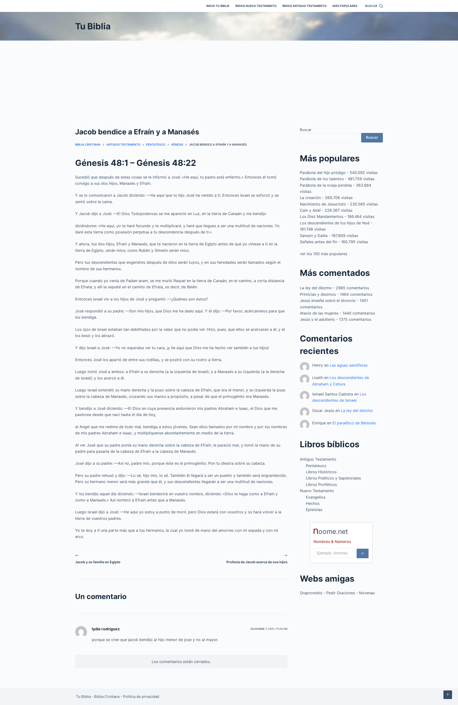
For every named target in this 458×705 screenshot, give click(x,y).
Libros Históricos (321, 471)
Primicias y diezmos (318, 294)
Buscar (306, 129)
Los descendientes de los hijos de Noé (335, 223)
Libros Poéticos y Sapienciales (333, 478)
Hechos (312, 503)
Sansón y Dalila (314, 235)
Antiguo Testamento (318, 459)
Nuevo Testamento (317, 490)
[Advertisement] (229, 76)
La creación (310, 197)
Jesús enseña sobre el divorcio (328, 300)
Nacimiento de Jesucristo (323, 204)
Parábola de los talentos (322, 178)
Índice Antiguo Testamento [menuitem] (304, 6)
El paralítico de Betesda (354, 423)
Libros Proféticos (321, 484)
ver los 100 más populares (323, 253)
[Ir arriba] (447, 694)
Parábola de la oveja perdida (326, 185)
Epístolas (314, 509)
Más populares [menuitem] (345, 6)
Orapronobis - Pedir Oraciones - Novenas (337, 592)
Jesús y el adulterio (317, 319)
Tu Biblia (93, 26)
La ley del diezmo (316, 287)
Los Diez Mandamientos (321, 216)
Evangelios (315, 497)
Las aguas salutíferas (349, 365)
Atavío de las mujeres (319, 313)
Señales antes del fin (318, 241)
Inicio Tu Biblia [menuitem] (217, 6)
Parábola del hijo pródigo (323, 172)
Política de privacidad (141, 696)
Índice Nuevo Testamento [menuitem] (255, 6)
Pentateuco (316, 465)
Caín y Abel (310, 210)
